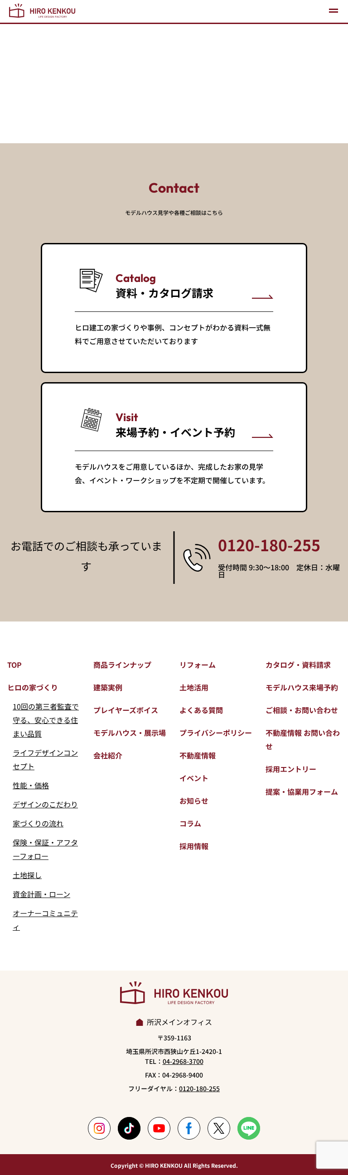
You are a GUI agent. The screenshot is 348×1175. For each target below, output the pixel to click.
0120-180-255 (269, 545)
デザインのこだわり (45, 804)
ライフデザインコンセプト (45, 759)
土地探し (27, 874)
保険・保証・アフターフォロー (45, 849)
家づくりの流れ (38, 823)
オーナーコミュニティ (45, 920)
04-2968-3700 (183, 1061)
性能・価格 (31, 785)
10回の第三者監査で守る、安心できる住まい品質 (46, 720)
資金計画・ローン (41, 894)
